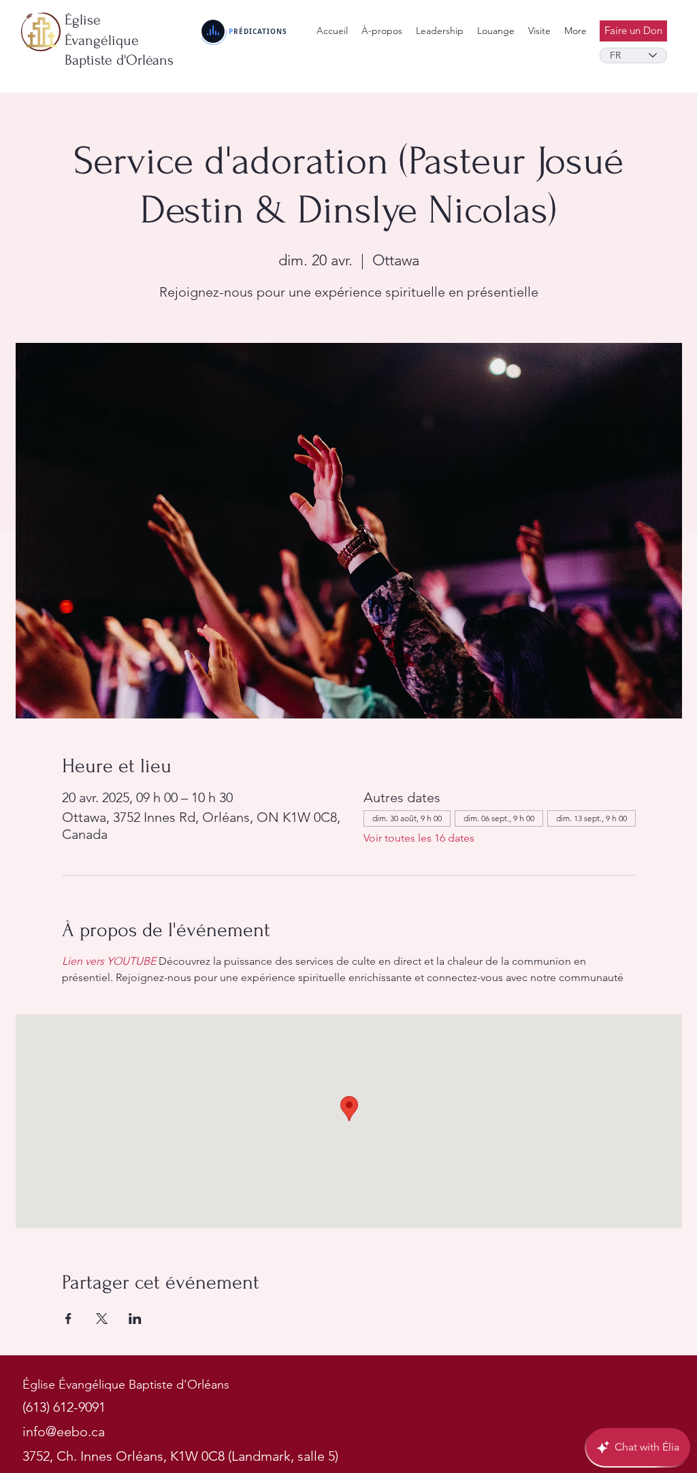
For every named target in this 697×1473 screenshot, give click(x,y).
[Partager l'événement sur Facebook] (68, 1318)
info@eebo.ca (63, 1431)
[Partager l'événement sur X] (101, 1318)
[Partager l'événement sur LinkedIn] (135, 1318)
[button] (439, 31)
